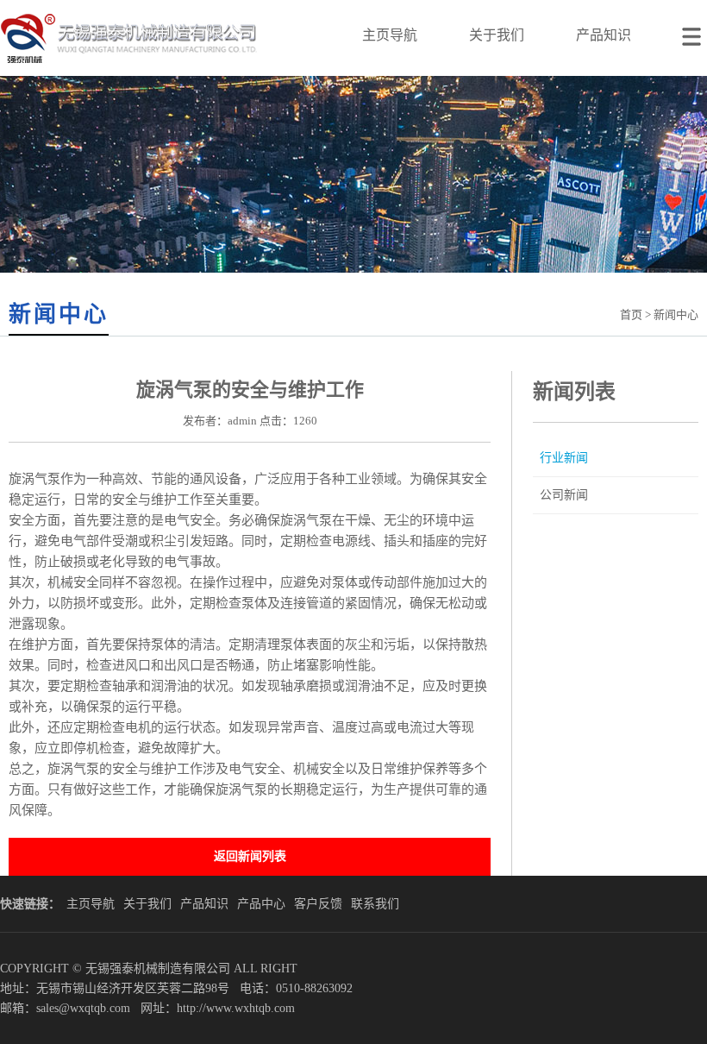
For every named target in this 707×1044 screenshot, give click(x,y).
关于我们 (496, 35)
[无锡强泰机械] (129, 72)
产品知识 (603, 35)
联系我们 (375, 903)
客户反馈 (318, 903)
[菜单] (694, 26)
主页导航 (389, 35)
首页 (631, 314)
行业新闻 (564, 457)
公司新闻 (564, 494)
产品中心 (261, 903)
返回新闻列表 (250, 856)
